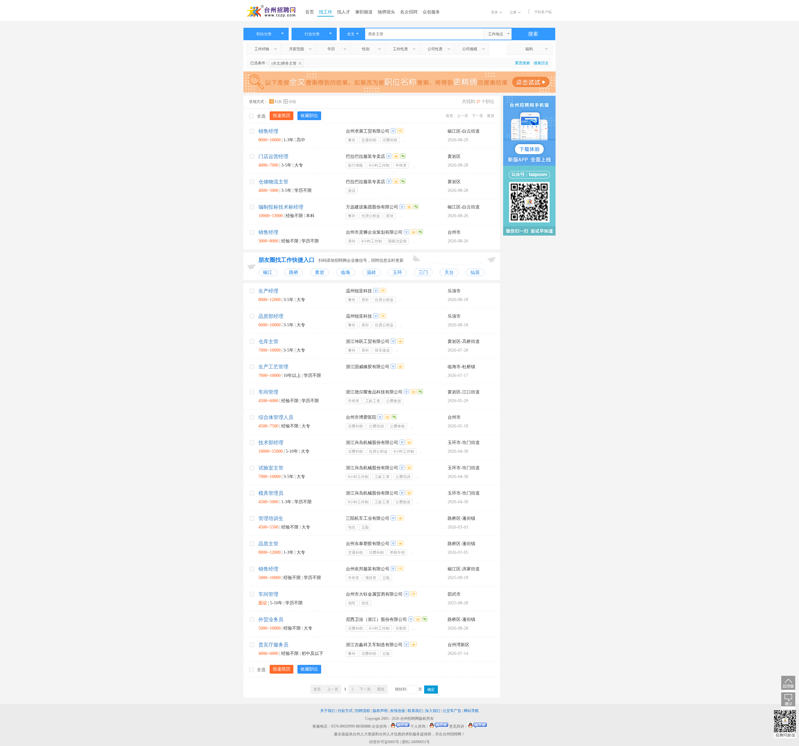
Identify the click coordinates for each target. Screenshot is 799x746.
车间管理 (268, 392)
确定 (431, 689)
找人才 (343, 12)
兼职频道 (364, 12)
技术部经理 (270, 442)
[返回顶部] (788, 684)
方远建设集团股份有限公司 (372, 207)
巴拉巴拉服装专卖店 (365, 156)
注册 (513, 12)
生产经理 (268, 291)
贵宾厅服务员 (273, 644)
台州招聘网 (409, 718)
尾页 (490, 116)
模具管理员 (270, 493)
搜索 (533, 34)
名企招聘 (409, 12)
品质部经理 (270, 316)
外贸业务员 (270, 619)
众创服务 (431, 12)
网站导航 (471, 711)
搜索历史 (541, 63)
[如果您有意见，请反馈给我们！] (788, 700)
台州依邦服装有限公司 (368, 569)
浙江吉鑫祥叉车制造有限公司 (374, 644)
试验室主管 (270, 468)
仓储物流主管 (273, 181)
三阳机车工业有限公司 (368, 518)
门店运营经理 (273, 156)
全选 (261, 116)
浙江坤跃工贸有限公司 (368, 341)
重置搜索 (522, 63)
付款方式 (345, 711)
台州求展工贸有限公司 (368, 131)
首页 (309, 12)
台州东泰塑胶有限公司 (368, 543)
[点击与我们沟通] (399, 726)
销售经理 (268, 131)
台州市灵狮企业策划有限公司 (374, 232)
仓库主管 (268, 341)
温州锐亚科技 (359, 291)
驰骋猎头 (386, 12)
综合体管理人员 (275, 417)
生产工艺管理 (273, 366)
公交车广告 (452, 711)
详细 (292, 102)
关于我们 (327, 711)
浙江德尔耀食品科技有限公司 (374, 392)
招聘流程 (362, 711)
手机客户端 (542, 12)
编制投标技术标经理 (280, 207)
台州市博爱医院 (361, 417)
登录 (494, 12)
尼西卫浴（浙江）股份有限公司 (376, 619)
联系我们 (415, 711)
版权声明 (380, 711)
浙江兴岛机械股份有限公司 (372, 442)
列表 (278, 102)
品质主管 (268, 543)
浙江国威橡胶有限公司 (368, 366)
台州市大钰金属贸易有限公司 (374, 594)
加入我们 (432, 711)
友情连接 (397, 711)
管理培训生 (270, 518)
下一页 (477, 116)
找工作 (325, 12)
